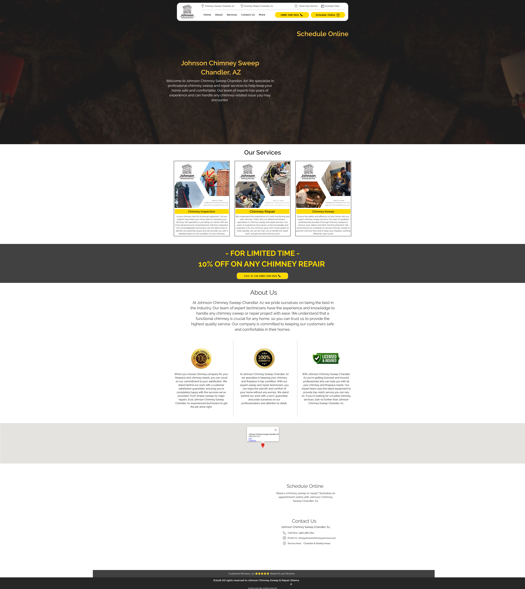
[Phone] (284, 533)
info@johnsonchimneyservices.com (317, 538)
